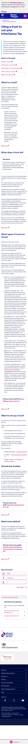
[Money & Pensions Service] (7, 634)
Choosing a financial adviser (12, 547)
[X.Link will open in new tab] (14, 700)
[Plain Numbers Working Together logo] (7, 657)
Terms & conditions (6, 713)
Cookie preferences (6, 716)
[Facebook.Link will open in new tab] (5, 700)
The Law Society (21, 451)
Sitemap (16, 714)
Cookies (21, 714)
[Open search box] (25, 15)
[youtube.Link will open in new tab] (23, 700)
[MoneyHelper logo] (14, 15)
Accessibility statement (7, 714)
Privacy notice (15, 713)
